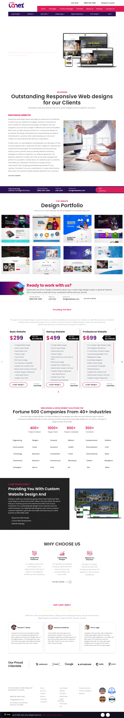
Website (30, 14)
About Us (89, 9)
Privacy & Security (84, 688)
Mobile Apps (59, 14)
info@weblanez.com (17, 700)
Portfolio (79, 9)
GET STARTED (13, 64)
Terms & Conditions (85, 691)
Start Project (18, 385)
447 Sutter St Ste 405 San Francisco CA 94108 (19, 704)
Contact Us (110, 9)
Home (43, 9)
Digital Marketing (76, 14)
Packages (52, 9)
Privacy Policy (57, 715)
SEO (109, 14)
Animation (44, 14)
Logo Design (15, 14)
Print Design (94, 14)
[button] (58, 391)
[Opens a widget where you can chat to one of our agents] (7, 714)
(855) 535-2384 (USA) (17, 697)
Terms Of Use (46, 715)
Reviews (99, 9)
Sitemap (81, 693)
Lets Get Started (14, 176)
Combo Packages (66, 9)
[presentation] (2, 361)
